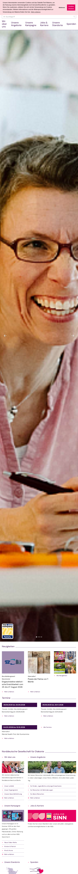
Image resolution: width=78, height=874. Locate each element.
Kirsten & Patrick (10, 846)
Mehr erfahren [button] (36, 12)
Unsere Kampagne (30, 24)
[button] (13, 798)
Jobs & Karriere (44, 24)
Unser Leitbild (9, 786)
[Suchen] (74, 16)
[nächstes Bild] (72, 335)
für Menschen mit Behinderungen (41, 790)
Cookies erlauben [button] (71, 7)
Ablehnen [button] (62, 7)
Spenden (71, 23)
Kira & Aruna (8, 850)
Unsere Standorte (57, 24)
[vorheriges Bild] (5, 335)
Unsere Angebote (16, 24)
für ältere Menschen (37, 794)
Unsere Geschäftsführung (13, 794)
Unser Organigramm (11, 790)
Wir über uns (4, 24)
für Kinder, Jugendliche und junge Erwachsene (45, 786)
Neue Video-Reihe (10, 842)
